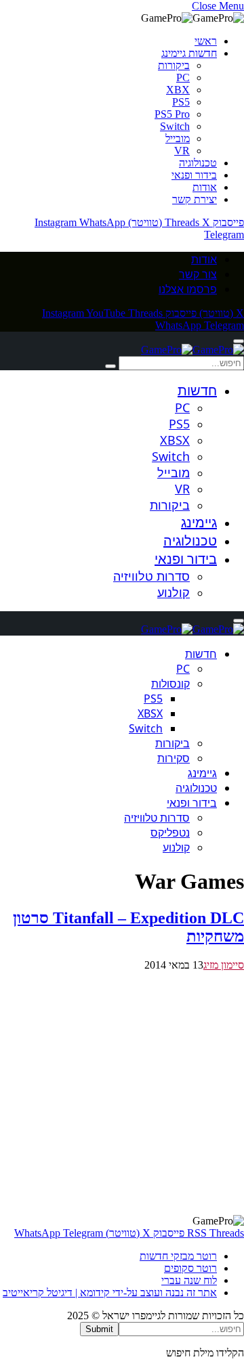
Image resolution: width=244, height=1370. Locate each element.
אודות (204, 187)
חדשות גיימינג (189, 53)
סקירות (173, 758)
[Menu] (238, 341)
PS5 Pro (172, 114)
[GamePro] (192, 349)
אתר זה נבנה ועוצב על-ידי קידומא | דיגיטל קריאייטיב (110, 1292)
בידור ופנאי (194, 175)
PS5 (181, 102)
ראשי (206, 41)
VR (182, 150)
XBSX (175, 440)
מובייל (177, 138)
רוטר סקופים (190, 1268)
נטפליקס (170, 832)
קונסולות (170, 683)
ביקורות (174, 65)
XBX (178, 89)
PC (183, 77)
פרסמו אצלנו (188, 289)
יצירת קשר (194, 199)
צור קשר (198, 274)
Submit (99, 1329)
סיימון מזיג (223, 965)
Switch (175, 126)
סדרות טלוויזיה (151, 576)
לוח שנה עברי (189, 1280)
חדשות (197, 390)
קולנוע (173, 592)
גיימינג (199, 522)
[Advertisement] (122, 1093)
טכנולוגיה (198, 163)
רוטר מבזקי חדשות (178, 1256)
